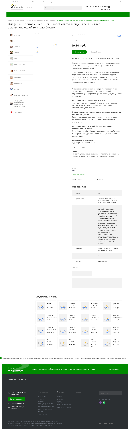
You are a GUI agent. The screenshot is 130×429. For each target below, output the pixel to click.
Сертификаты (42, 414)
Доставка (100, 180)
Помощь (60, 392)
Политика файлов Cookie (46, 406)
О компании (43, 392)
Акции (78, 392)
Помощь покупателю (64, 407)
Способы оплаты (77, 180)
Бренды (60, 402)
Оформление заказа (64, 404)
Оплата (59, 396)
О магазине (42, 396)
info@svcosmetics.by (46, 2)
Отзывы (41, 399)
